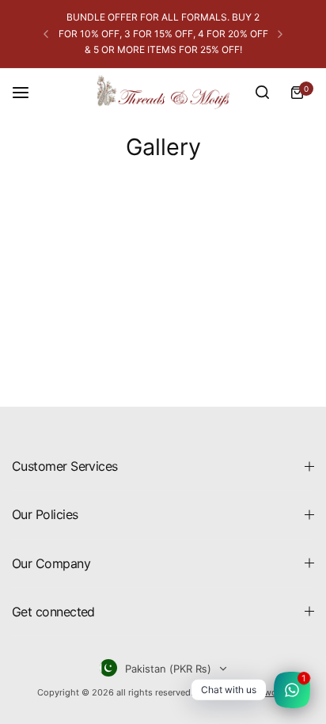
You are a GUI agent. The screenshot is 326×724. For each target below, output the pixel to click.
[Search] (261, 92)
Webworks (268, 692)
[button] (46, 34)
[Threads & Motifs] (163, 92)
